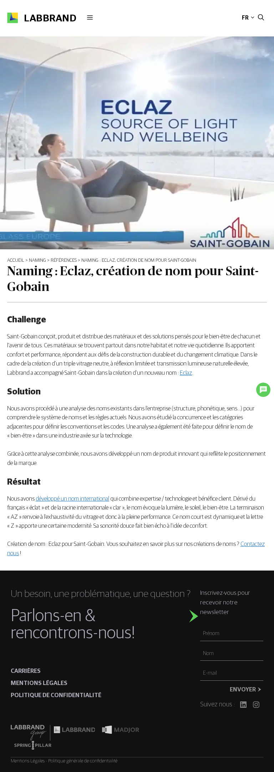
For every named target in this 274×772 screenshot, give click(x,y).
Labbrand (50, 19)
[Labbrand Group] (30, 733)
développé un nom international (72, 499)
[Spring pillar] (33, 745)
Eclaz (186, 373)
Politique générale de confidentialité (82, 760)
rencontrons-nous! (73, 633)
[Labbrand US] (74, 733)
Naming (37, 260)
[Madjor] (120, 733)
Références (64, 260)
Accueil (15, 260)
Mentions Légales (28, 760)
